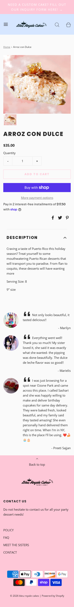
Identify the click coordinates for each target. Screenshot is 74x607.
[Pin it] (67, 218)
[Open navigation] (5, 24)
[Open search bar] (57, 24)
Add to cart (37, 174)
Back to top (37, 464)
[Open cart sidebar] (68, 24)
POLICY (8, 530)
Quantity (9, 153)
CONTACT (10, 552)
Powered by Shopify (53, 596)
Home (6, 47)
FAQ (6, 537)
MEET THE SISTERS (16, 545)
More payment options (37, 198)
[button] (10, 120)
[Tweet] (59, 218)
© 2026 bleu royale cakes (24, 596)
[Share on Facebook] (52, 218)
